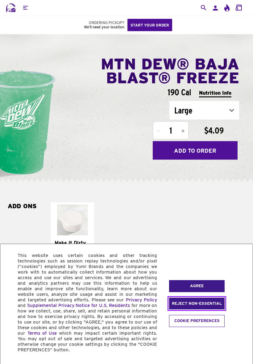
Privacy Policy (141, 300)
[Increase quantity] (183, 131)
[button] (25, 7)
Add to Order (195, 150)
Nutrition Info (215, 93)
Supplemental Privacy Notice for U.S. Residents (78, 305)
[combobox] (204, 110)
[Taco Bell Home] (10, 7)
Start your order (150, 25)
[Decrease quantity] (158, 131)
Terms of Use (42, 333)
